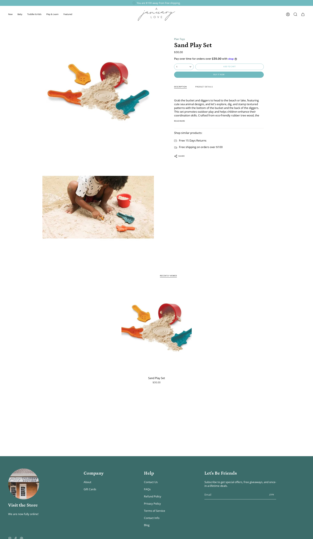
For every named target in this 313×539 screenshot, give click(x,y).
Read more (179, 121)
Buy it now (218, 74)
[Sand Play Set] (156, 328)
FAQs (147, 489)
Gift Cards (90, 489)
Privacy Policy (152, 503)
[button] (10, 14)
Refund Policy (152, 496)
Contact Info (151, 518)
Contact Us (151, 482)
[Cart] (303, 14)
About (87, 482)
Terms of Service (154, 511)
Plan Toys (179, 39)
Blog (146, 525)
